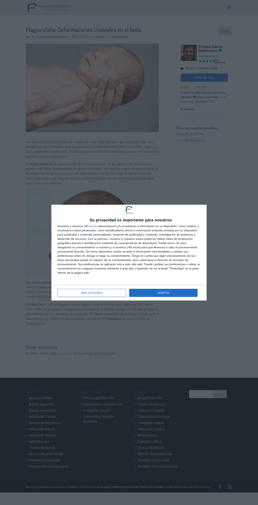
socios (93, 226)
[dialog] (129, 252)
